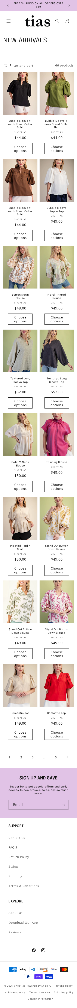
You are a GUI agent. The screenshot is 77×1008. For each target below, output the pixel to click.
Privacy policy (16, 992)
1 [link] (10, 757)
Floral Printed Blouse (56, 297)
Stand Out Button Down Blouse (56, 548)
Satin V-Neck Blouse (20, 464)
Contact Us (17, 838)
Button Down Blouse (20, 297)
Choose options (20, 149)
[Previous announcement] (8, 5)
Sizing (13, 866)
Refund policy (64, 985)
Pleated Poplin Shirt (20, 548)
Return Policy (19, 857)
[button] (8, 21)
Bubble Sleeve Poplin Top (57, 210)
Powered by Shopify (38, 985)
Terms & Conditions (24, 886)
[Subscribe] (63, 805)
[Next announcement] (69, 5)
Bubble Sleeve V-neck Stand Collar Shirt (20, 124)
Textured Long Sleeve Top (20, 380)
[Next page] (67, 757)
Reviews (15, 932)
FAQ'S (13, 847)
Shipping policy (64, 992)
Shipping (15, 876)
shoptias (19, 985)
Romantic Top (20, 713)
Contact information (40, 998)
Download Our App (23, 923)
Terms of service (39, 992)
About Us (16, 913)
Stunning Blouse (57, 462)
